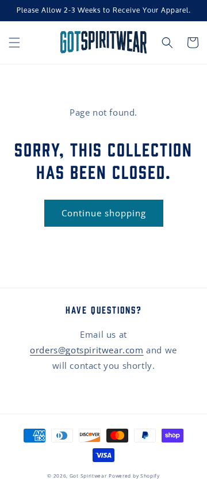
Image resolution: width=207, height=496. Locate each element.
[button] (14, 42)
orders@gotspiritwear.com (86, 350)
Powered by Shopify (134, 475)
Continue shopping (104, 213)
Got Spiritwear (88, 475)
